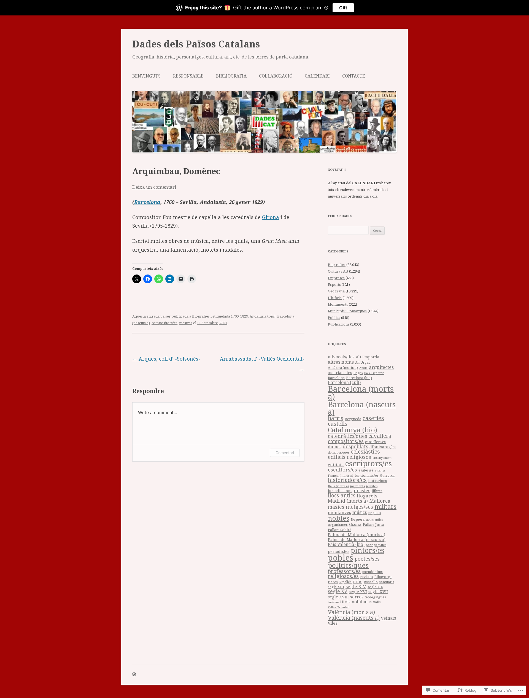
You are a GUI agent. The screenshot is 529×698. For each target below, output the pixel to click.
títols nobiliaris (356, 602)
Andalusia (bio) (263, 316)
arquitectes (381, 367)
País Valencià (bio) (346, 544)
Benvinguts (146, 76)
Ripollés (345, 582)
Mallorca (379, 500)
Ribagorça (383, 576)
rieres (333, 582)
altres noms (341, 362)
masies (336, 506)
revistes (366, 576)
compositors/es (164, 322)
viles (333, 623)
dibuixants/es (382, 446)
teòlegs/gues (375, 597)
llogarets (367, 495)
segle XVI (358, 591)
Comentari (285, 452)
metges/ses (359, 506)
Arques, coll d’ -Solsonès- (166, 358)
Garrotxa (387, 475)
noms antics (374, 519)
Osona (355, 524)
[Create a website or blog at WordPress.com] (134, 674)
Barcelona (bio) (359, 377)
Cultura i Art (338, 271)
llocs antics (341, 495)
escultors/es (342, 469)
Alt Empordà (367, 356)
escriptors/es (368, 463)
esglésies (365, 470)
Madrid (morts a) (348, 500)
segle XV (337, 591)
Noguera (358, 519)
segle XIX (375, 587)
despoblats (355, 446)
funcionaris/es (367, 475)
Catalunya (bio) (352, 429)
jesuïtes (371, 486)
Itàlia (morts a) (338, 486)
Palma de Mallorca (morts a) (356, 534)
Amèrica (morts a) (343, 367)
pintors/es (367, 550)
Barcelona (147, 202)
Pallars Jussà (373, 524)
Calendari (317, 76)
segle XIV (356, 586)
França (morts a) (340, 475)
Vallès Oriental (338, 607)
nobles (338, 518)
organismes (338, 524)
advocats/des (341, 357)
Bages (358, 373)
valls (377, 602)
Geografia (336, 291)
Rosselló (371, 581)
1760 (235, 316)
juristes (362, 490)
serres (356, 597)
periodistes (338, 551)
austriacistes (340, 372)
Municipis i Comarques (347, 310)
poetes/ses (367, 558)
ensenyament (382, 457)
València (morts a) (351, 612)
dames (334, 447)
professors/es (344, 571)
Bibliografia (231, 76)
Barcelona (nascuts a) (362, 408)
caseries (373, 418)
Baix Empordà (374, 373)
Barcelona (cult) (344, 382)
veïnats (388, 618)
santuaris (386, 582)
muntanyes (339, 512)
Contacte (353, 76)
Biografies (201, 316)
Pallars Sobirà (339, 530)
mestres (185, 322)
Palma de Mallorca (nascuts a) (356, 539)
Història (335, 297)
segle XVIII (338, 597)
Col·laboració (275, 76)
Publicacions (338, 324)
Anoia (363, 368)
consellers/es (375, 441)
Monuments (338, 304)
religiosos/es (343, 575)
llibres (377, 491)
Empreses (336, 277)
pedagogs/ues (376, 545)
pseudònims (372, 571)
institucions (377, 480)
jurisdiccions (340, 490)
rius (357, 581)
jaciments (357, 486)
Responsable (188, 76)
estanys (380, 470)
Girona (270, 217)
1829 (244, 316)
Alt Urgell (362, 362)
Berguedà (353, 418)
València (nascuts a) (354, 617)
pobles (340, 557)
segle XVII (378, 591)
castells (337, 423)
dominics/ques (338, 452)
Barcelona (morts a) (361, 392)
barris (335, 418)
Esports (334, 284)
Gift (343, 7)
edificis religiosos (349, 456)
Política (334, 317)
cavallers (379, 435)
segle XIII (336, 586)
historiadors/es (347, 480)
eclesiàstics (365, 451)
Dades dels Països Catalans (196, 44)
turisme (333, 602)
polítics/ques (348, 565)
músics (359, 512)
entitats (336, 464)
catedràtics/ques (347, 436)
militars (385, 506)
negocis (374, 512)
